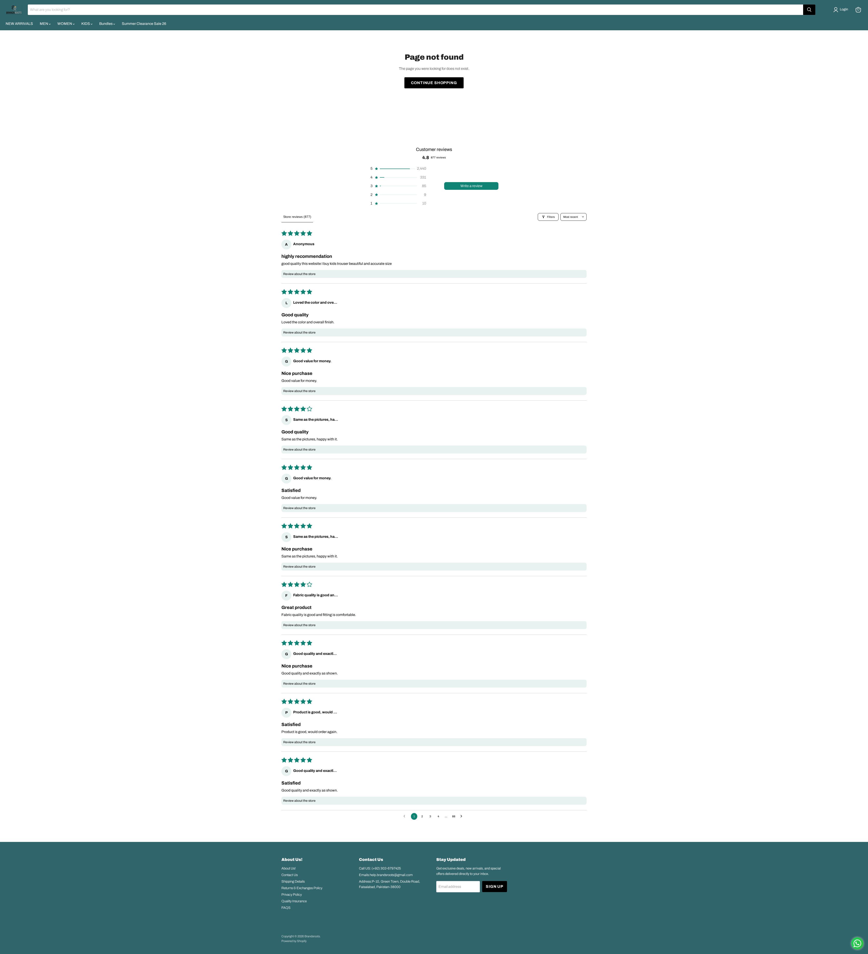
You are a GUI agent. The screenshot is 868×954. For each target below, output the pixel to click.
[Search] (809, 10)
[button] (841, 9)
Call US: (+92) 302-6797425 (380, 868)
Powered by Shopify (294, 941)
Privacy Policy (291, 894)
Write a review (471, 186)
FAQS (285, 907)
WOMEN (65, 24)
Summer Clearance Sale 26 (144, 24)
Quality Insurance (294, 901)
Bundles (106, 24)
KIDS (86, 24)
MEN (44, 24)
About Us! (288, 868)
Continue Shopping (434, 83)
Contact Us (289, 875)
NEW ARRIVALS (19, 24)
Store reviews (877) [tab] (297, 217)
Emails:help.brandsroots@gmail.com (386, 875)
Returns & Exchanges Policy (301, 888)
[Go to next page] (462, 816)
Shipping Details (293, 881)
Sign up (494, 886)
